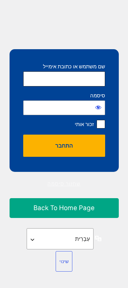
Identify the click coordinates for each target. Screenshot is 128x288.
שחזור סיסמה (64, 183)
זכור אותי (84, 124)
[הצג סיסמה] (98, 107)
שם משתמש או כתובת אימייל (74, 66)
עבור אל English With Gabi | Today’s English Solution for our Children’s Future (64, 208)
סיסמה (97, 95)
